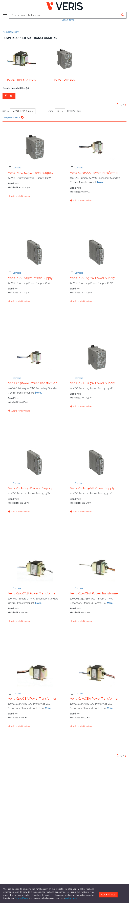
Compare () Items (11, 117)
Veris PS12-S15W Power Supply (30, 488)
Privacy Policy (22, 898)
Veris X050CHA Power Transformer (94, 593)
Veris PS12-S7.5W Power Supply (92, 383)
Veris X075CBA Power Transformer (94, 698)
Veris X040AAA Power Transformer (32, 383)
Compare (17, 168)
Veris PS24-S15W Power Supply (30, 278)
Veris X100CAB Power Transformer (32, 593)
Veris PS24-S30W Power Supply (92, 278)
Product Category (11, 32)
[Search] (122, 15)
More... (100, 182)
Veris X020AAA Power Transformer (94, 172)
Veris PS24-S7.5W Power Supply (30, 172)
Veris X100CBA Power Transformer (32, 698)
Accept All (108, 894)
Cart (68, 20)
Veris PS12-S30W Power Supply (92, 488)
